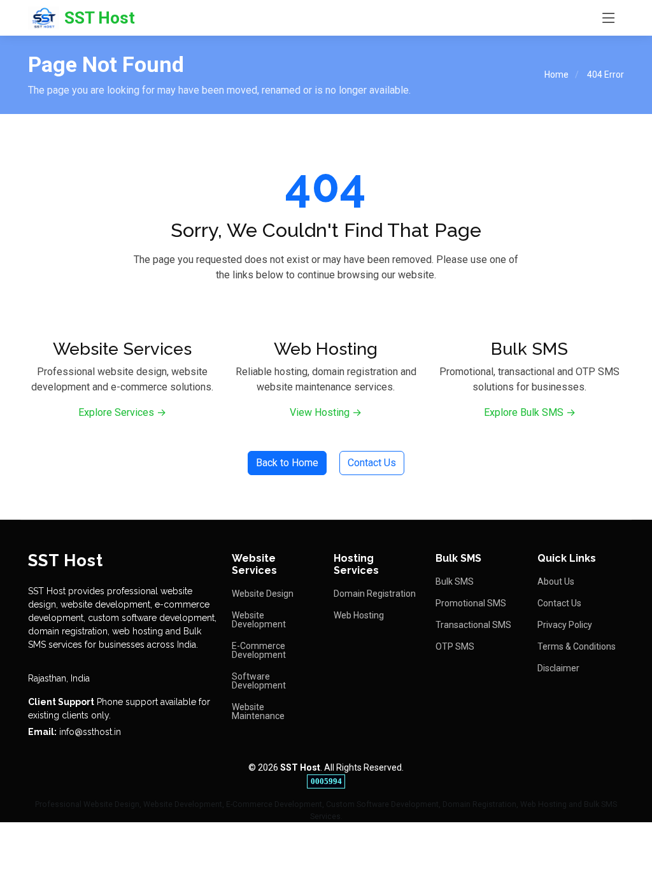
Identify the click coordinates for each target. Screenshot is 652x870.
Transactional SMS (473, 624)
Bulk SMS (455, 581)
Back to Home (287, 463)
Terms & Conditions (576, 646)
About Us (555, 581)
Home (556, 74)
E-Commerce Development (259, 650)
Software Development (259, 681)
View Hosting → (326, 412)
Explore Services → (122, 412)
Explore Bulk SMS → (530, 412)
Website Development (259, 620)
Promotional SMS (471, 603)
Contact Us (372, 463)
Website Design (263, 593)
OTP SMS (455, 646)
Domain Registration (375, 593)
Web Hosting (359, 615)
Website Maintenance (258, 711)
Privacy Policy (564, 624)
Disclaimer (558, 668)
